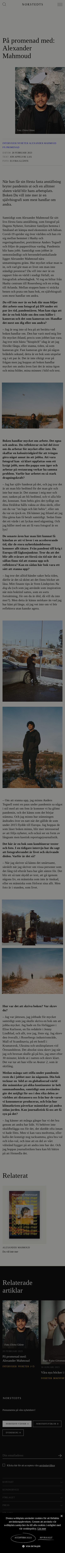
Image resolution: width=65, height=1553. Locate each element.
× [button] (61, 1516)
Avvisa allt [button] (46, 1538)
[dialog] (32, 776)
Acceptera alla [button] (23, 1538)
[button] (33, 1546)
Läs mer (44, 1528)
